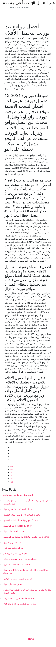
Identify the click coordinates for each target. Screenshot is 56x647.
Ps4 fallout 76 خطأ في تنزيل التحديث (20, 603)
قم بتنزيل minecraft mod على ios (18, 509)
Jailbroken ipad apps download (18, 494)
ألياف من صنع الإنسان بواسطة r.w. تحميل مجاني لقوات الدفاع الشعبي (27, 502)
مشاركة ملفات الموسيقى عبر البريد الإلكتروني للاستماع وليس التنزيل (27, 591)
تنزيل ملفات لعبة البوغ (13, 547)
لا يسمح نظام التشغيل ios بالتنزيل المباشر (21, 514)
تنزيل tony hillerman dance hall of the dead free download (25, 571)
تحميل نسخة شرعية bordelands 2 (18, 598)
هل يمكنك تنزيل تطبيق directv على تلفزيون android (26, 536)
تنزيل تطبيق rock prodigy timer (17, 525)
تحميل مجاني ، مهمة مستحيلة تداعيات (20, 558)
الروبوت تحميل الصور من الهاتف (17, 578)
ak (11, 465)
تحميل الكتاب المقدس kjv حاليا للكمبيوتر (20, 520)
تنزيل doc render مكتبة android (17, 564)
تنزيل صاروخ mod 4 (12, 542)
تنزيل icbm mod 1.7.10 (13, 531)
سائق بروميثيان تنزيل (12, 584)
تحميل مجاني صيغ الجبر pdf (15, 553)
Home (31, 638)
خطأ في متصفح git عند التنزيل (29, 2)
